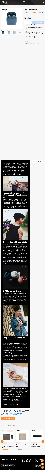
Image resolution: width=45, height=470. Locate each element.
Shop (5, 5)
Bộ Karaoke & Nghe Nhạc (36, 442)
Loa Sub (3, 442)
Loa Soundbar (19, 442)
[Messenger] (42, 464)
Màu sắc (26, 15)
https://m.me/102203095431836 (14, 414)
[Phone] (42, 467)
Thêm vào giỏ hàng (38, 22)
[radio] (25, 18)
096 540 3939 (34, 37)
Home (2, 5)
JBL (27, 41)
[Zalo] (42, 460)
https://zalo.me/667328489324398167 (14, 413)
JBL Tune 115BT (16, 404)
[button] (42, 441)
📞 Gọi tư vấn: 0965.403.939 (8, 418)
